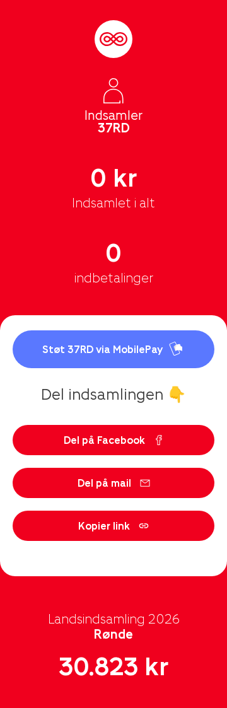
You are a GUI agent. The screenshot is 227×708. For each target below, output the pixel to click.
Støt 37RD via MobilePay (102, 349)
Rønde (113, 633)
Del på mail (104, 483)
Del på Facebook (104, 440)
